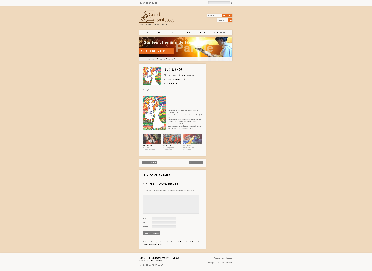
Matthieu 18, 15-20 (150, 163)
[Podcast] (144, 3)
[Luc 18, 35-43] (172, 139)
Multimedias (151, 59)
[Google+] (153, 3)
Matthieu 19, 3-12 (195, 163)
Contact (203, 3)
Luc (187, 79)
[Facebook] (147, 3)
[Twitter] (150, 3)
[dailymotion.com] (162, 265)
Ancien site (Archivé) (160, 258)
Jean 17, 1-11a (147, 145)
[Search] (231, 3)
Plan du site (176, 258)
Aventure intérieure (157, 51)
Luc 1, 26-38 (187, 145)
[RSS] (141, 3)
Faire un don (145, 258)
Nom (145, 218)
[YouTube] (156, 3)
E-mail (146, 222)
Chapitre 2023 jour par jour (151, 260)
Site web (146, 227)
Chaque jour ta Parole (163, 59)
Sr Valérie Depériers (188, 75)
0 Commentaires (172, 83)
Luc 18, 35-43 (167, 145)
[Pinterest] (156, 265)
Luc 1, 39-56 (175, 59)
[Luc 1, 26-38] (192, 139)
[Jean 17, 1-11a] (152, 139)
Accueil (143, 59)
